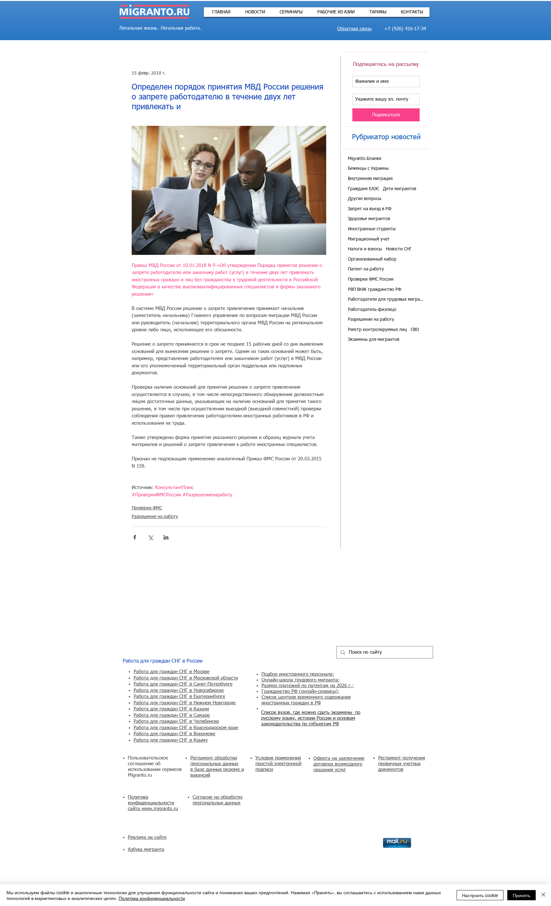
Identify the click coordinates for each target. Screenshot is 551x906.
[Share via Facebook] (135, 537)
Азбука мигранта (146, 849)
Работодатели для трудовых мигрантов (386, 299)
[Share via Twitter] (150, 537)
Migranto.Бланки (364, 158)
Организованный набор (372, 259)
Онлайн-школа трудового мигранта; (300, 680)
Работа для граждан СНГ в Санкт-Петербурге (183, 684)
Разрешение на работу (155, 516)
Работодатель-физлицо (372, 309)
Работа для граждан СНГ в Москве (171, 671)
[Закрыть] (543, 895)
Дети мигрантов (399, 189)
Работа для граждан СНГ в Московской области (186, 678)
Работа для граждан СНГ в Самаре (172, 715)
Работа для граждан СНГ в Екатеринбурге (179, 696)
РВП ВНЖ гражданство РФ (374, 289)
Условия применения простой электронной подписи (278, 764)
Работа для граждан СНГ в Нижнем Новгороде (185, 703)
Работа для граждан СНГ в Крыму (171, 740)
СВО (415, 329)
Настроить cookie (480, 895)
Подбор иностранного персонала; (297, 674)
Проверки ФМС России (370, 279)
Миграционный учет (369, 239)
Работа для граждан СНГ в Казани (171, 709)
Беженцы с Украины (368, 168)
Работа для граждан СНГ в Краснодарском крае (186, 727)
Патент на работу (366, 269)
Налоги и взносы (365, 249)
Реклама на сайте (147, 837)
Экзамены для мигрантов (373, 339)
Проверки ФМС (147, 508)
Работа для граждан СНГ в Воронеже (174, 733)
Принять (521, 895)
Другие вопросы (364, 199)
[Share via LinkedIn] (166, 537)
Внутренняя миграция (370, 178)
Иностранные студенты (372, 229)
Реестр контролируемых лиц (377, 329)
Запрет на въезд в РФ (369, 209)
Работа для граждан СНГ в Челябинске (176, 721)
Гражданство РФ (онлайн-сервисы (298, 691)
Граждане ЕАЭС (363, 189)
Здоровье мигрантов (369, 219)
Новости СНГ (399, 249)
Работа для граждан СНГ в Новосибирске (179, 690)
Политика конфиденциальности (152, 898)
